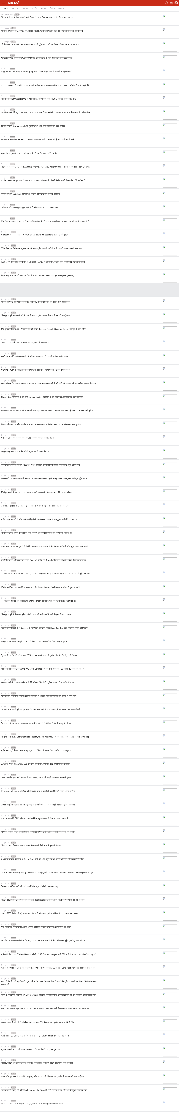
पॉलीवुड (25, 8)
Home (5, 8)
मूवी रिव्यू (34, 8)
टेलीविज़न (61, 8)
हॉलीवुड (52, 8)
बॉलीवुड (43, 8)
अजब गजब (15, 8)
